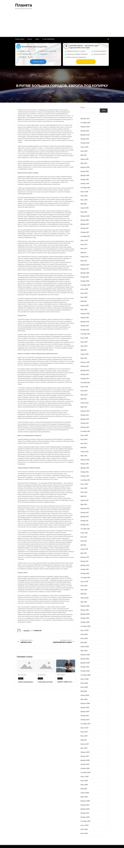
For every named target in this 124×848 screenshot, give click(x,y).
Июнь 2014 (84, 395)
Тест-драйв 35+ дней (86, 62)
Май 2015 (84, 350)
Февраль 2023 (85, 127)
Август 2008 (84, 679)
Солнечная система (45, 682)
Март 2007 (84, 748)
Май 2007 (84, 740)
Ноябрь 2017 (85, 228)
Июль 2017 (84, 244)
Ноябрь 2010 (85, 569)
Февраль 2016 (85, 314)
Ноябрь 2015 (85, 326)
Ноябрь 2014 (85, 374)
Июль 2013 (84, 439)
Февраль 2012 (85, 508)
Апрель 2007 (85, 744)
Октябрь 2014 (85, 378)
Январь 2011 (84, 561)
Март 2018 (84, 212)
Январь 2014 (85, 415)
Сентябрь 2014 (85, 383)
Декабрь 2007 (85, 712)
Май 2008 (84, 691)
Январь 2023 (85, 131)
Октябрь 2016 (85, 281)
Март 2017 (84, 261)
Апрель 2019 (84, 159)
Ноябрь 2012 (85, 472)
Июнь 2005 (84, 833)
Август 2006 (84, 777)
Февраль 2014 (85, 411)
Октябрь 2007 (85, 720)
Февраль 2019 (85, 167)
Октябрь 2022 (85, 143)
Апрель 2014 (85, 403)
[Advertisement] (62, 22)
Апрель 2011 (84, 549)
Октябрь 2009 (85, 622)
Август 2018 (84, 192)
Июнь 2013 (84, 443)
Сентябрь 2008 (86, 675)
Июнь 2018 (84, 200)
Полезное (21, 678)
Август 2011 (84, 533)
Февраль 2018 (85, 216)
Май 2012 (83, 496)
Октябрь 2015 (85, 330)
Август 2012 (84, 484)
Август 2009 (84, 630)
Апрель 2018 (84, 208)
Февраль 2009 (85, 655)
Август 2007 (84, 728)
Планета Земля (19, 39)
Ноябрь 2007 (85, 716)
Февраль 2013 (85, 460)
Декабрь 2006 (85, 760)
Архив (37, 39)
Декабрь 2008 (85, 663)
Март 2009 (84, 651)
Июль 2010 (84, 586)
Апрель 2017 (84, 257)
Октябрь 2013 (85, 427)
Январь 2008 (85, 707)
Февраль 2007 (85, 752)
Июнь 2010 (84, 590)
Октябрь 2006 (85, 768)
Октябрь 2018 (85, 184)
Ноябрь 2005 (85, 813)
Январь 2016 (85, 318)
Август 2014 (84, 387)
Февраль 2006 (85, 801)
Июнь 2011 (84, 541)
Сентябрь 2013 (85, 431)
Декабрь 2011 (85, 517)
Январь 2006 (85, 805)
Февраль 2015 (85, 362)
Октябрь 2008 (85, 671)
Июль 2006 (84, 781)
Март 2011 (84, 553)
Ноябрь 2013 (85, 423)
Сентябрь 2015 (85, 334)
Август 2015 (84, 338)
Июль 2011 (84, 537)
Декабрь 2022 (85, 135)
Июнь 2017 (84, 249)
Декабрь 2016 (85, 273)
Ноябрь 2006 (85, 764)
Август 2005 (84, 825)
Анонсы (30, 39)
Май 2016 (84, 301)
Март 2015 (84, 358)
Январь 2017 (85, 269)
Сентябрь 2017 (85, 236)
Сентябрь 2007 (86, 724)
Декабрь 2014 (85, 370)
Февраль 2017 (85, 265)
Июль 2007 (84, 732)
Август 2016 (84, 289)
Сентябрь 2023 (85, 123)
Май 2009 (84, 642)
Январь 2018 (85, 220)
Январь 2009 (85, 659)
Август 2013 (84, 435)
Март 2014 (84, 407)
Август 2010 (84, 582)
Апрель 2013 (84, 452)
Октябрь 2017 (85, 232)
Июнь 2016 (84, 297)
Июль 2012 (84, 488)
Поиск (82, 107)
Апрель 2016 (84, 305)
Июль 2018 (84, 196)
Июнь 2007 (84, 736)
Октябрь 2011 (85, 525)
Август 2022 (84, 147)
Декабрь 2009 (85, 614)
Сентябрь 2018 (85, 188)
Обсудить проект (38, 62)
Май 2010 (84, 594)
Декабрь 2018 (85, 175)
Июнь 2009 (84, 638)
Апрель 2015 (84, 354)
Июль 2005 (84, 829)
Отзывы (30, 57)
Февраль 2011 (85, 557)
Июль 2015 (84, 342)
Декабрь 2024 (85, 119)
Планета (23, 5)
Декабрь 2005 (85, 809)
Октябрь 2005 (85, 817)
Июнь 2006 (84, 785)
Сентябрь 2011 (85, 529)
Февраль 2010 (85, 606)
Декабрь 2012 (85, 468)
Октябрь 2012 (85, 476)
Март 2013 (84, 456)
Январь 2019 (85, 171)
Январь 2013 (85, 464)
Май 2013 (83, 448)
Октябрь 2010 (85, 573)
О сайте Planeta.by (48, 39)
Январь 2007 (85, 756)
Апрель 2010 (84, 598)
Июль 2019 (84, 151)
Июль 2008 (84, 683)
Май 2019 (83, 155)
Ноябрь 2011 (84, 521)
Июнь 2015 (84, 346)
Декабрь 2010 (85, 565)
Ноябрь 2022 (85, 139)
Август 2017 (84, 240)
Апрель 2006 (85, 793)
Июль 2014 (84, 391)
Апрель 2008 (85, 695)
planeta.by (38, 630)
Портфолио (23, 57)
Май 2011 (83, 545)
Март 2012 (84, 504)
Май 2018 (84, 204)
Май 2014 (84, 399)
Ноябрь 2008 (85, 667)
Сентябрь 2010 (85, 578)
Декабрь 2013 (85, 419)
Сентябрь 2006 (86, 772)
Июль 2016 (84, 293)
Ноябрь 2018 (85, 179)
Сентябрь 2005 (86, 821)
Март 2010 (84, 602)
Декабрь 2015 (85, 322)
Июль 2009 (84, 634)
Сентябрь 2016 (85, 285)
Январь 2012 (85, 513)
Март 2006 (84, 797)
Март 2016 (84, 309)
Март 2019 (84, 163)
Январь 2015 (85, 366)
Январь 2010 (85, 610)
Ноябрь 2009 (85, 618)
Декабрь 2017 (85, 224)
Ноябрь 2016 (85, 277)
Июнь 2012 (84, 492)
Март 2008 (84, 699)
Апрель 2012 (84, 500)
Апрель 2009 (85, 647)
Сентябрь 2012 (85, 480)
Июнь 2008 (84, 687)
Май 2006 (84, 789)
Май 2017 (84, 253)
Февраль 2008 (85, 703)
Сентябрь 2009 (85, 626)
